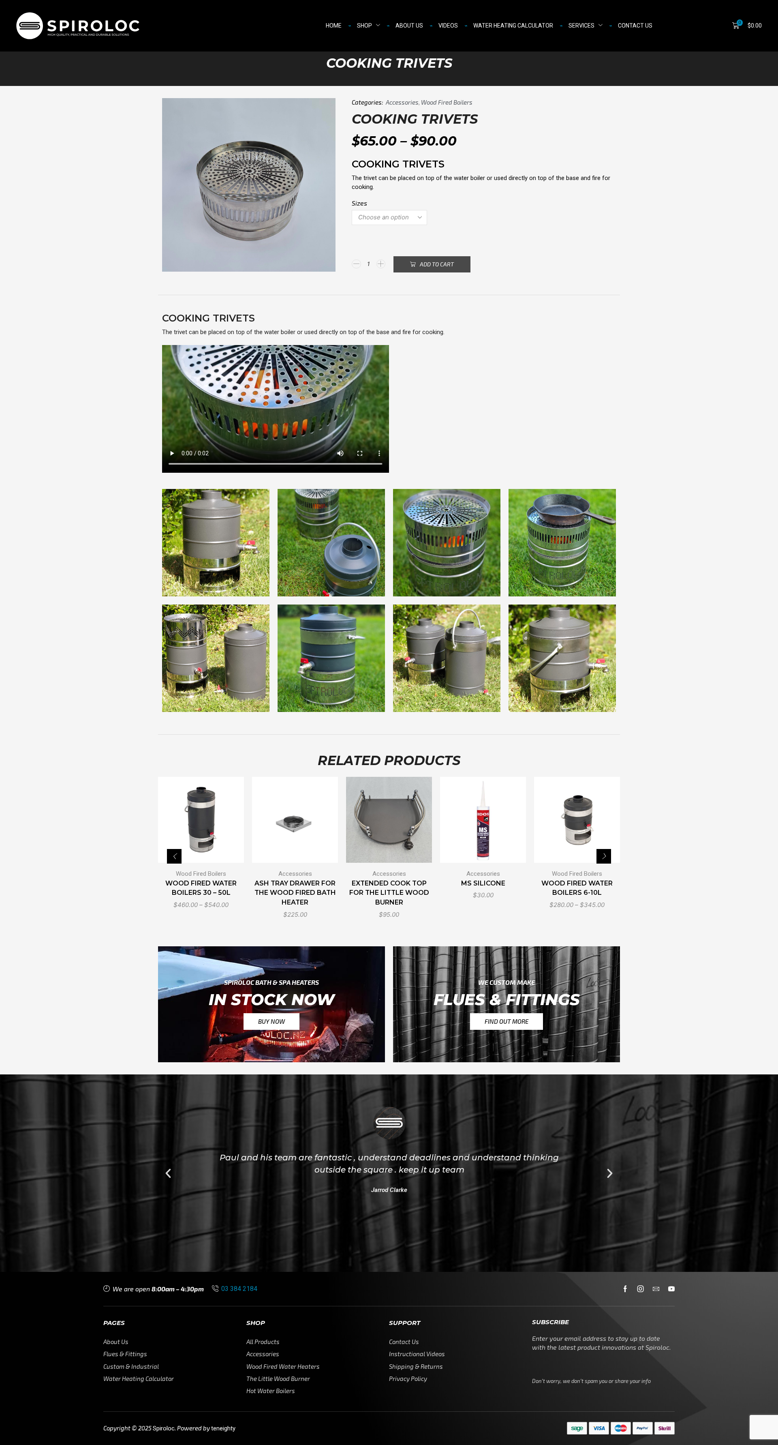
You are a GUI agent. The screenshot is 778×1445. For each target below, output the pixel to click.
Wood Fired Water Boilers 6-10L (577, 887)
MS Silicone (483, 883)
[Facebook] (625, 1289)
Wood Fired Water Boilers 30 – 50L (201, 887)
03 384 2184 (239, 1289)
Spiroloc (164, 1428)
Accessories (402, 102)
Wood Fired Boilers (446, 102)
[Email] (656, 1289)
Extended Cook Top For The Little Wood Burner (389, 892)
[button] (747, 25)
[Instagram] (640, 1289)
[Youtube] (671, 1289)
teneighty (223, 1428)
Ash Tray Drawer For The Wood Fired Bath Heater (295, 892)
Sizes (359, 203)
